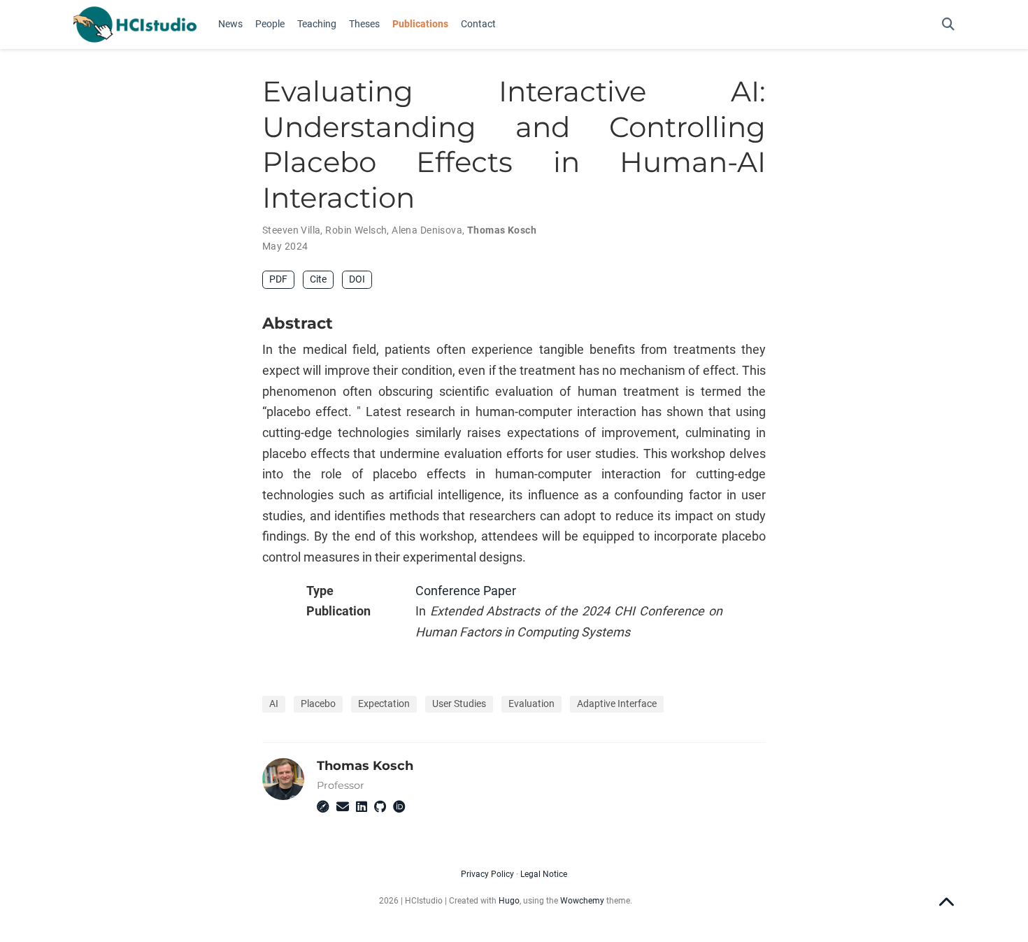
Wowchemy (582, 901)
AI (273, 703)
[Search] (948, 25)
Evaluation (531, 703)
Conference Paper (465, 590)
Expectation (384, 703)
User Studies (459, 703)
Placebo (318, 703)
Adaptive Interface (617, 703)
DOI (357, 279)
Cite (318, 279)
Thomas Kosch (501, 230)
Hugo (509, 901)
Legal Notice (543, 874)
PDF (278, 279)
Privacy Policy (487, 874)
